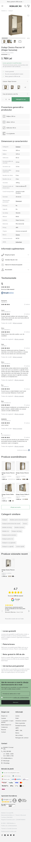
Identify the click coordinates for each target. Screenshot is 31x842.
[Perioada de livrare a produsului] (25, 187)
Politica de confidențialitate (9, 825)
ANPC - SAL (19, 730)
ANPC (17, 728)
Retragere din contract (22, 738)
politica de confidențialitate (21, 697)
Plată (17, 718)
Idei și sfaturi (19, 735)
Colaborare (4, 727)
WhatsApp (6, 763)
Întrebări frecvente (21, 725)
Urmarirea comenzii (21, 721)
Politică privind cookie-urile (8, 831)
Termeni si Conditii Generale (9, 828)
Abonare (15, 702)
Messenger (6, 760)
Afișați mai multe (15, 507)
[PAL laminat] (23, 224)
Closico (18, 235)
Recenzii (3, 729)
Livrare (17, 716)
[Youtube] (8, 835)
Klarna (17, 733)
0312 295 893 (7, 751)
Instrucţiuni (19, 242)
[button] (15, 1)
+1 (14, 479)
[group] (15, 608)
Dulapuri (11, 10)
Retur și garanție (20, 723)
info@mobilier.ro (7, 758)
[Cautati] (25, 6)
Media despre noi (6, 724)
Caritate (3, 718)
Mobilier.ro (4, 10)
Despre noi (4, 716)
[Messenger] (11, 835)
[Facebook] (2, 835)
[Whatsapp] (14, 835)
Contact (3, 732)
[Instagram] (5, 835)
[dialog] (15, 64)
